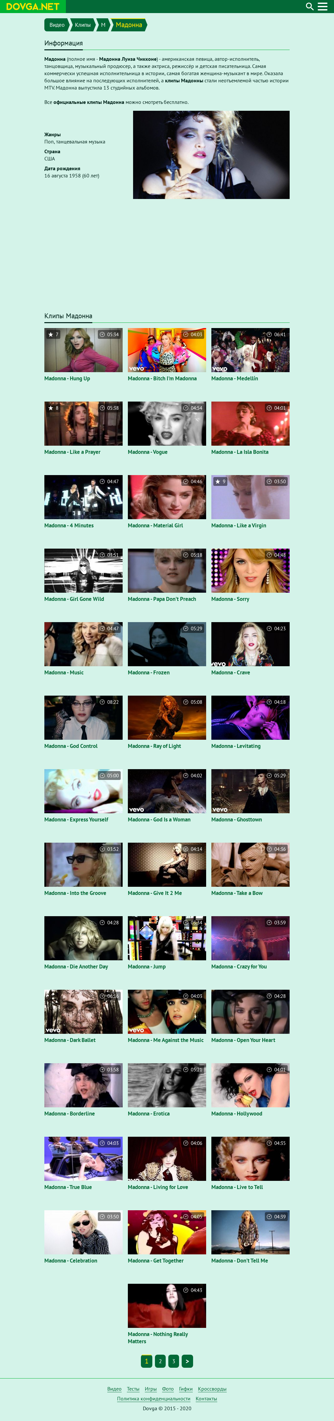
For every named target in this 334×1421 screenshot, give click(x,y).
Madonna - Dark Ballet (70, 1040)
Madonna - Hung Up (67, 378)
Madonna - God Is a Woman (159, 819)
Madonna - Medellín (234, 378)
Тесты (133, 1388)
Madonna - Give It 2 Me (155, 893)
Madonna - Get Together (156, 1260)
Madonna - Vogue (148, 451)
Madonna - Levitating (236, 746)
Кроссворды (212, 1388)
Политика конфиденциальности (153, 1398)
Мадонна (129, 24)
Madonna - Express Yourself (76, 819)
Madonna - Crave (230, 672)
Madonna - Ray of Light (154, 746)
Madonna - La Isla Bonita (239, 451)
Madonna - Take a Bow (237, 893)
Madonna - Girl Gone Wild (74, 599)
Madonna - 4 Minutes (69, 525)
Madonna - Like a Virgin (238, 525)
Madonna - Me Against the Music (166, 1040)
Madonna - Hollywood (236, 1113)
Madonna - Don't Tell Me (239, 1260)
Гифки (186, 1388)
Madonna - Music (64, 672)
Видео (57, 24)
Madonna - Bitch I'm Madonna (162, 378)
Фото (168, 1388)
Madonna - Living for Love (158, 1187)
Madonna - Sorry (230, 599)
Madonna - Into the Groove (75, 893)
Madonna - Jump (147, 966)
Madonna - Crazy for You (239, 966)
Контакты (206, 1398)
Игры (151, 1388)
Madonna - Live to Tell (237, 1187)
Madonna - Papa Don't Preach (162, 599)
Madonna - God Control (71, 746)
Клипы (83, 24)
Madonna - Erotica (149, 1113)
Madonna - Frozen (149, 672)
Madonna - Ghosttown (236, 819)
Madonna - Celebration (70, 1260)
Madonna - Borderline (69, 1113)
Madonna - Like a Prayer (72, 451)
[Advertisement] (167, 258)
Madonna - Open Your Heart (243, 1040)
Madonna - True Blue (68, 1187)
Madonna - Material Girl (155, 525)
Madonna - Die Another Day (76, 966)
